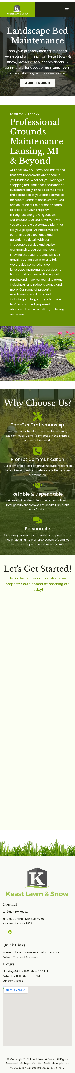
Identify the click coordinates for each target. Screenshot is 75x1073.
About (18, 952)
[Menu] (67, 10)
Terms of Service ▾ (25, 957)
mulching (57, 309)
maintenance (55, 67)
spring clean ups (49, 299)
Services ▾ (31, 952)
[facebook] (9, 932)
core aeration (38, 309)
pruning (29, 299)
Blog (44, 952)
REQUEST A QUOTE (37, 83)
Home (7, 952)
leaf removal (19, 304)
